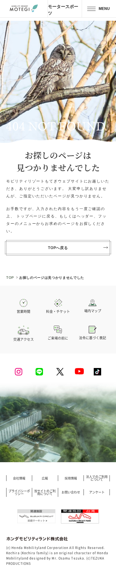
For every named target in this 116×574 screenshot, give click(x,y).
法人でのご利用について (97, 478)
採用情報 (71, 478)
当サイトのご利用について (45, 492)
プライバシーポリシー (19, 492)
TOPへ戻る (58, 247)
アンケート (97, 492)
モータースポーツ (63, 9)
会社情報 (19, 478)
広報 (45, 478)
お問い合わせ (71, 492)
